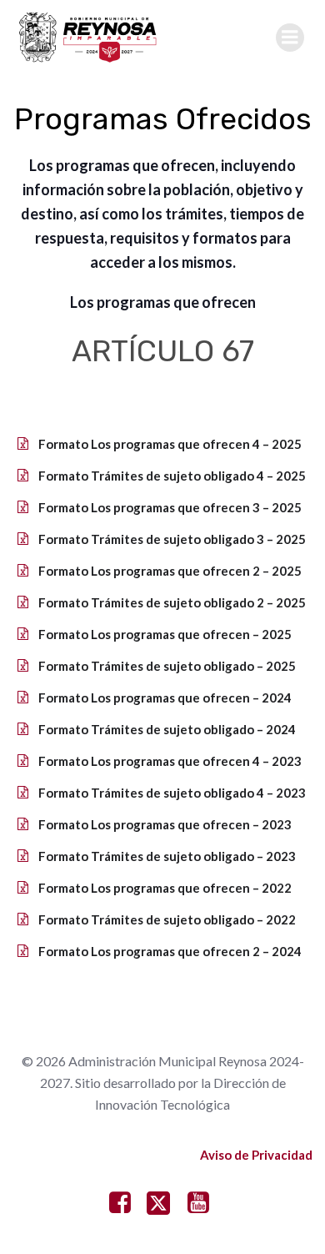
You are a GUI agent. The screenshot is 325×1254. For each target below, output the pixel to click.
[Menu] (290, 37)
